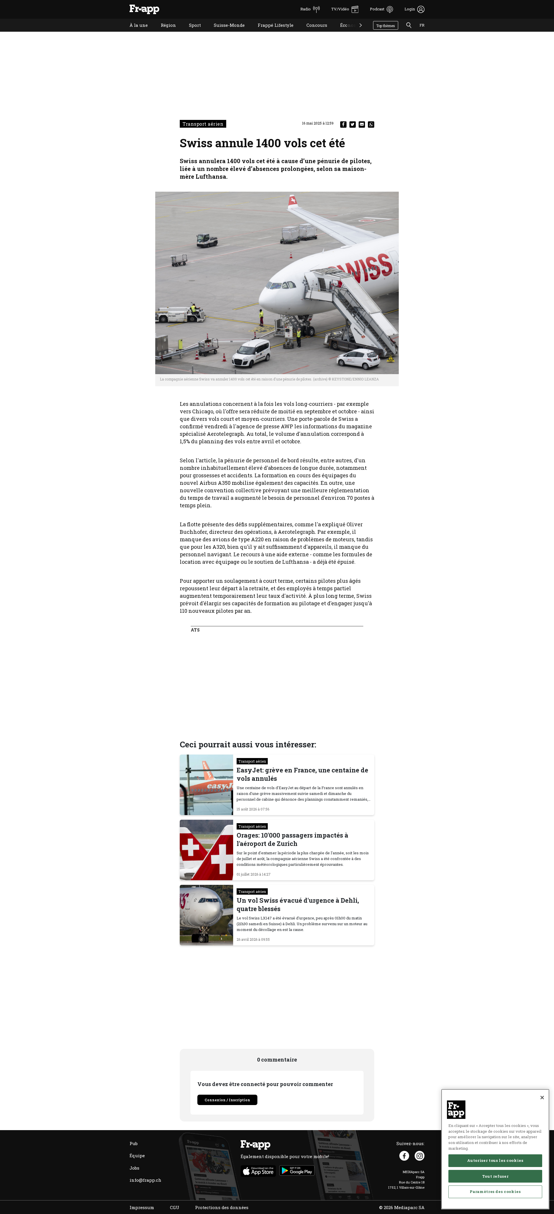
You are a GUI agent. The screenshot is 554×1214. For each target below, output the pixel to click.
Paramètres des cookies (495, 1191)
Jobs (134, 1168)
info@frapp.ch (145, 1180)
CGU (174, 1207)
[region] (495, 1149)
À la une (134, 32)
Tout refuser (495, 1176)
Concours (312, 32)
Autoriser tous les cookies (495, 1160)
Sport (190, 32)
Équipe (137, 1155)
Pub (134, 1143)
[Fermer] (542, 1097)
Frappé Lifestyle (271, 32)
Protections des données (221, 1207)
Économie (346, 32)
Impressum (142, 1207)
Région (164, 32)
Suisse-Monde (224, 32)
